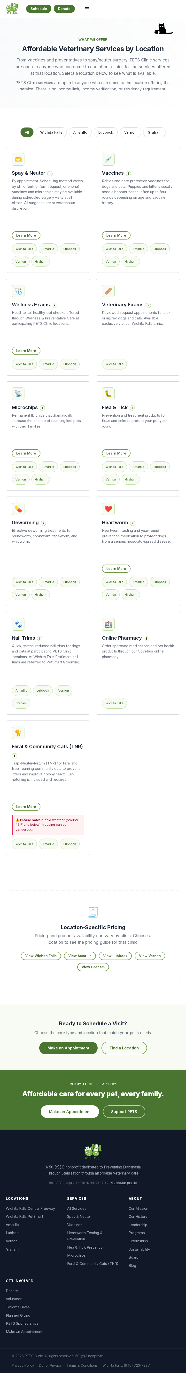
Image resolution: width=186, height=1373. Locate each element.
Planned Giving (18, 1315)
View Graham (93, 967)
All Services (76, 1208)
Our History (138, 1216)
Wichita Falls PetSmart (24, 1216)
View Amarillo (80, 956)
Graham (154, 132)
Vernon (130, 132)
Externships (138, 1241)
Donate (64, 9)
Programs (137, 1232)
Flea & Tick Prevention (86, 1247)
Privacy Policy (23, 1365)
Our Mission (138, 1208)
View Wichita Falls (41, 956)
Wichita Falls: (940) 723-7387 (126, 1365)
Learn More (26, 235)
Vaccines (74, 1224)
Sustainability (139, 1249)
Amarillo (80, 132)
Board (134, 1257)
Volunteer (14, 1298)
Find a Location (124, 1048)
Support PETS (124, 1111)
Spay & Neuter (79, 1216)
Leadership (138, 1224)
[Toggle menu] (87, 8)
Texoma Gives (18, 1307)
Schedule (39, 9)
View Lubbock (115, 956)
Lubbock (105, 132)
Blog (132, 1265)
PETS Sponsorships (22, 1323)
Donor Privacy (50, 1365)
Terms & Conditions (82, 1365)
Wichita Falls (51, 132)
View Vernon (150, 956)
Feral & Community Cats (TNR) (92, 1263)
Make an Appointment (68, 1048)
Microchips (76, 1255)
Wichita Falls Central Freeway (30, 1208)
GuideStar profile (124, 1182)
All (27, 132)
